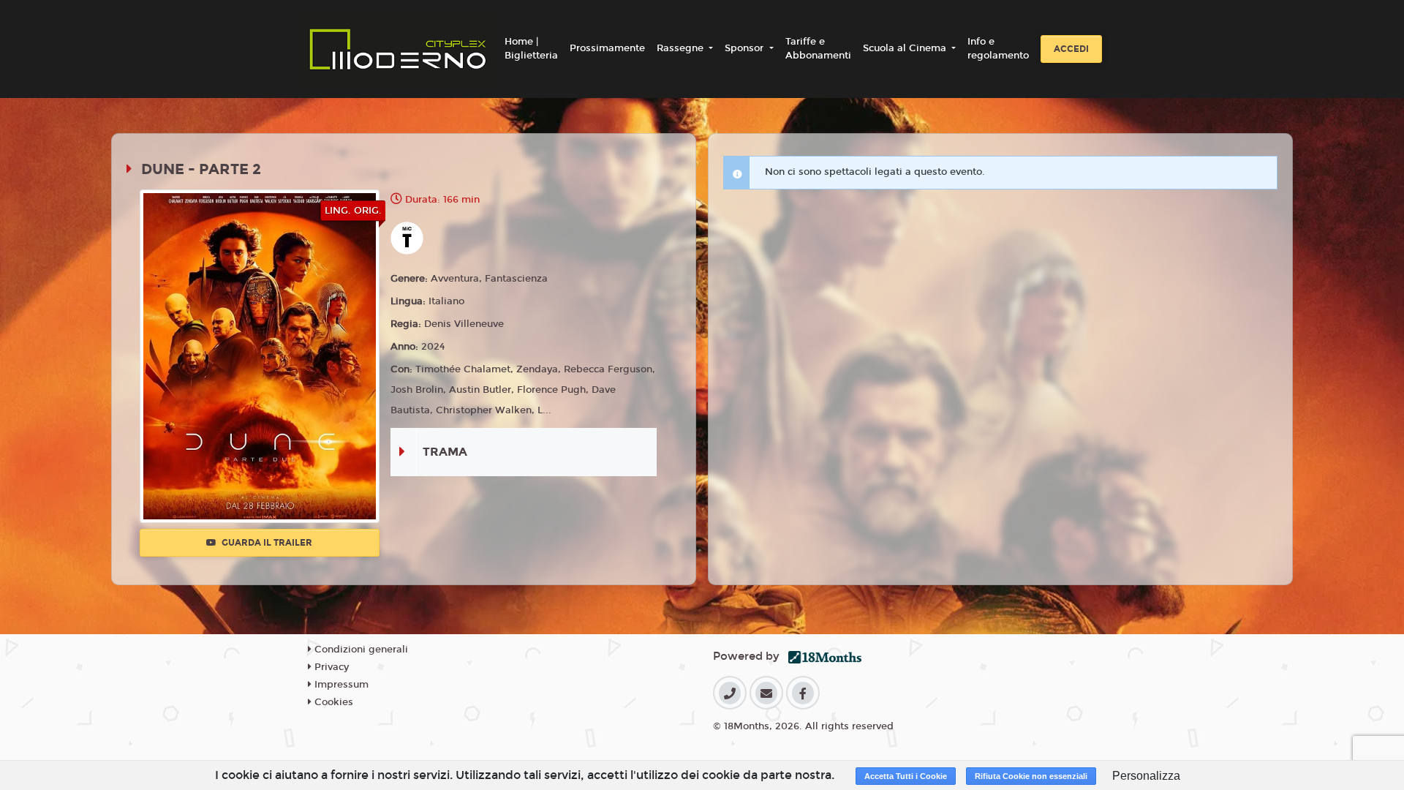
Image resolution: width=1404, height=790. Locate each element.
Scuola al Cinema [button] (906, 48)
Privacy (330, 667)
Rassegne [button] (681, 48)
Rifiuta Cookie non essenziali (1031, 776)
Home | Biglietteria (531, 49)
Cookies (332, 702)
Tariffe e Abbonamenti (818, 49)
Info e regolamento (998, 49)
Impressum (340, 685)
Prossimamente (607, 48)
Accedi (1071, 49)
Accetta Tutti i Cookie (905, 776)
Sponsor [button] (745, 48)
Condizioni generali (360, 649)
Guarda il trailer (265, 543)
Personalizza (1146, 776)
